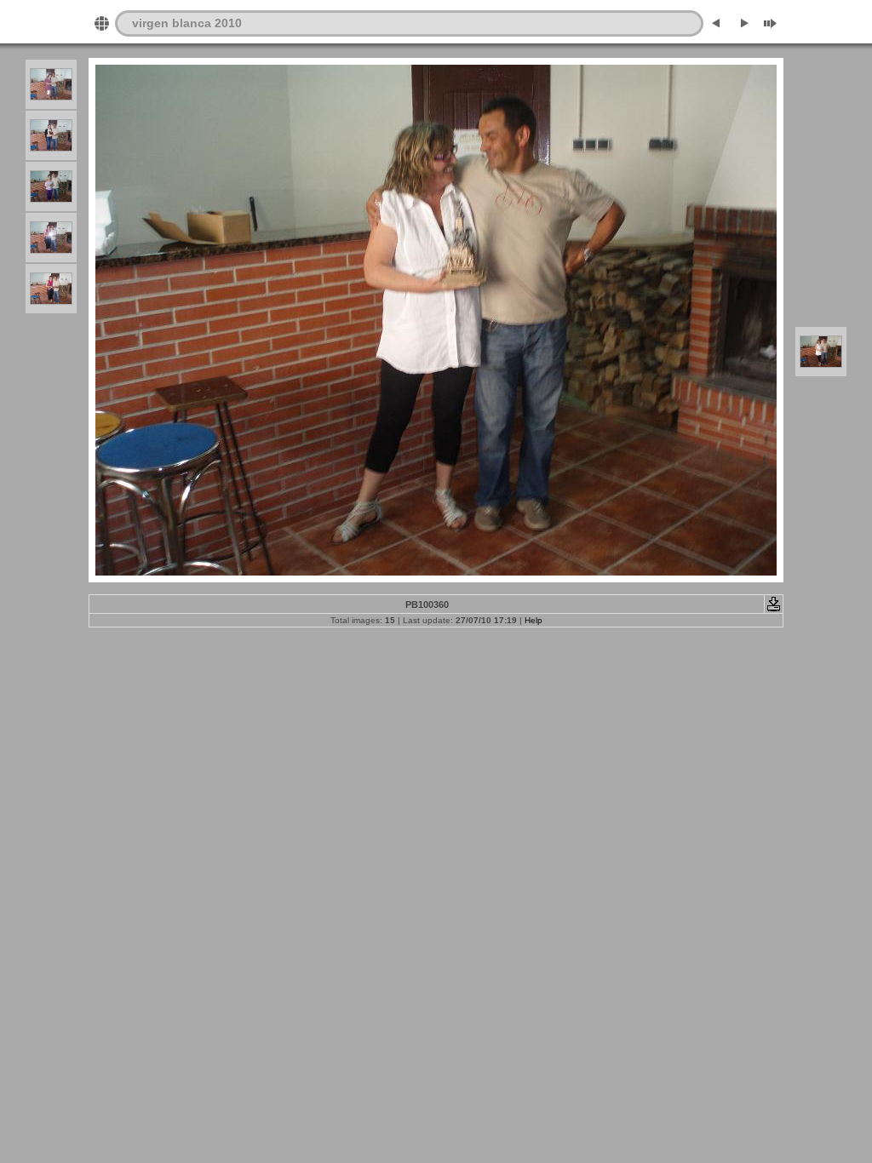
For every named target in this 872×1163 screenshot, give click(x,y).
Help (533, 620)
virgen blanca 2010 (187, 23)
